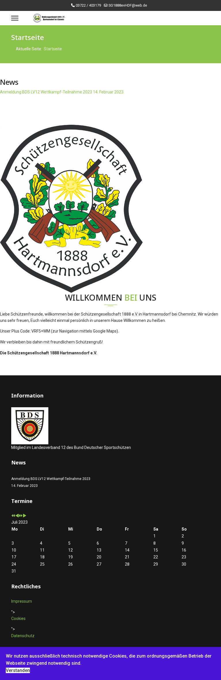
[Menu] (14, 18)
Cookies (18, 618)
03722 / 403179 (88, 5)
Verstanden (18, 670)
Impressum (21, 601)
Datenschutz (23, 635)
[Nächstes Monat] (24, 516)
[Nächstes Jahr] (21, 516)
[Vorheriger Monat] (17, 516)
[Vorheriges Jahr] (13, 516)
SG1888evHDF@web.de (127, 5)
